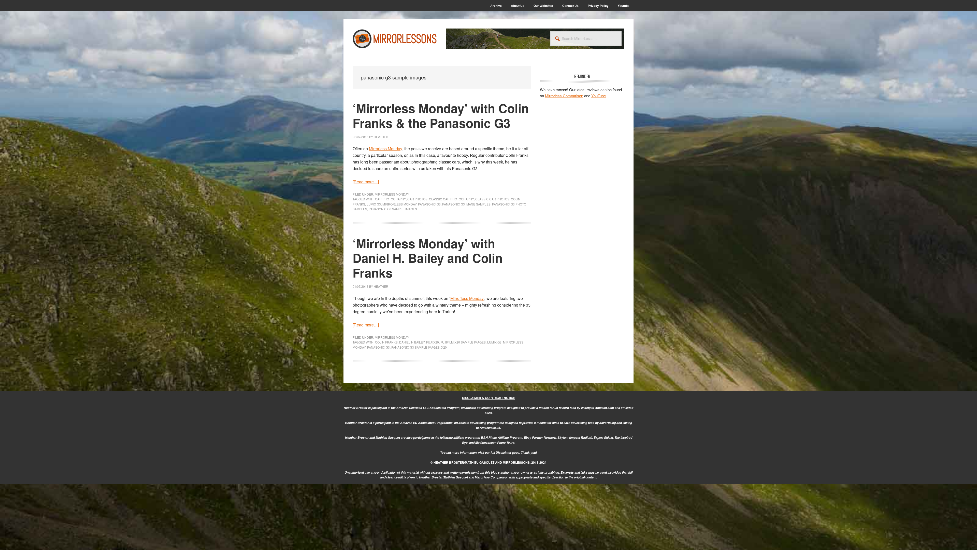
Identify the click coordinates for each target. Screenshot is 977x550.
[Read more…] (366, 182)
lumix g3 (374, 204)
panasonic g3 (429, 204)
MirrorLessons (395, 39)
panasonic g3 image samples (466, 204)
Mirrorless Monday (392, 194)
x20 (444, 347)
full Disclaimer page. (505, 452)
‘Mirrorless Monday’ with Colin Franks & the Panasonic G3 (441, 115)
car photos (417, 199)
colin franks (386, 342)
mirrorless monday (399, 204)
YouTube (598, 95)
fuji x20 (432, 342)
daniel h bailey (412, 342)
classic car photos (492, 199)
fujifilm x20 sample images (463, 342)
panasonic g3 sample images (393, 209)
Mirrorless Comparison (564, 95)
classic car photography (451, 199)
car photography (390, 199)
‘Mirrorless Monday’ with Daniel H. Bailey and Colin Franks (427, 258)
